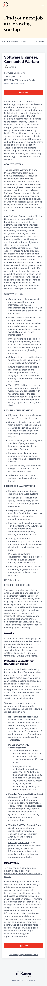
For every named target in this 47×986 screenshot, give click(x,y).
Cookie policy (30, 980)
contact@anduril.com (25, 789)
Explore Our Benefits (27, 655)
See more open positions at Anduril (23, 955)
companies (12, 41)
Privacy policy (17, 980)
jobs (3, 41)
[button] (42, 5)
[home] (5, 4)
